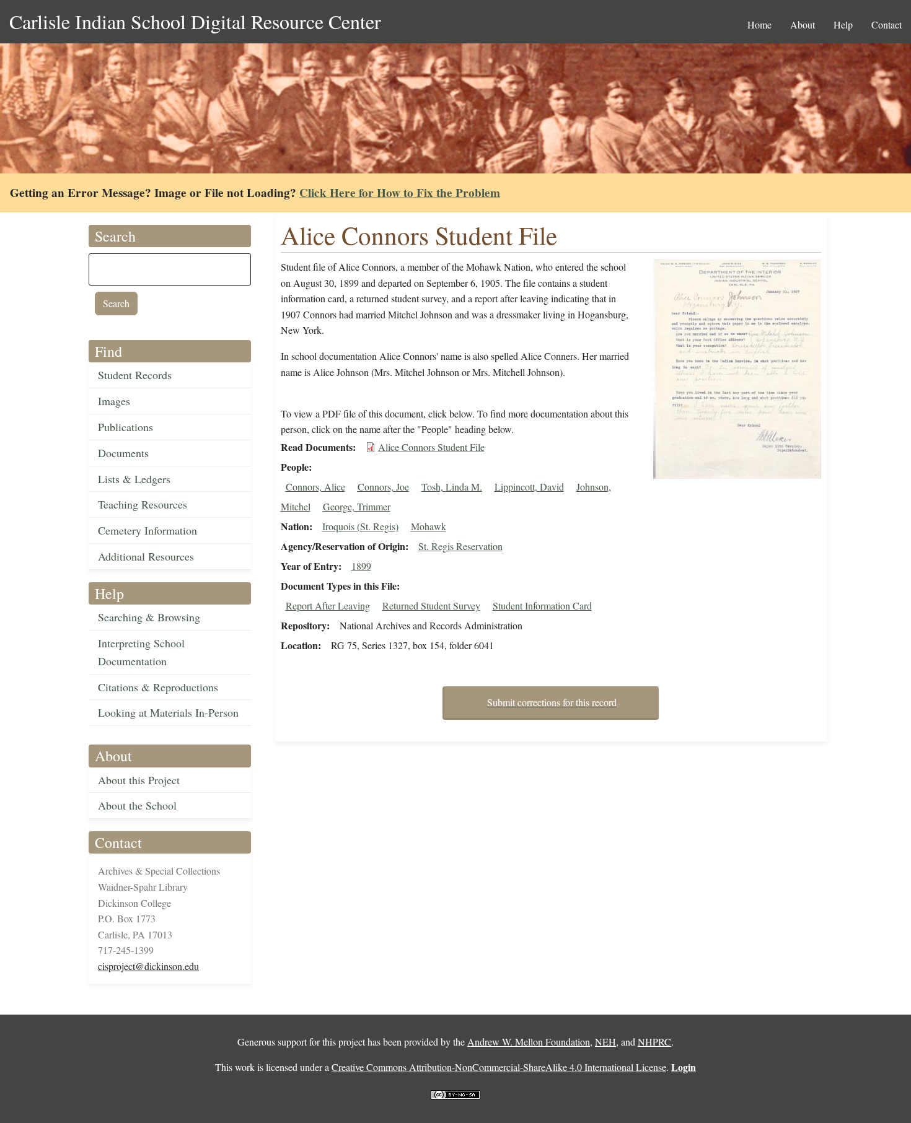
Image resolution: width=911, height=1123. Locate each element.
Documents (123, 452)
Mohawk (428, 526)
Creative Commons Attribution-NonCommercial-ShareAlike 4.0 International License (499, 1066)
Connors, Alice (315, 486)
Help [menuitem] (843, 24)
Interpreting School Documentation (141, 652)
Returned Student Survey (431, 605)
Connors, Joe (383, 486)
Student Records (135, 374)
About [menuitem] (802, 24)
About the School (137, 805)
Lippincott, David (529, 486)
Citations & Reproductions (158, 686)
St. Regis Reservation (460, 546)
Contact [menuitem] (886, 24)
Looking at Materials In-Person (168, 712)
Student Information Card (542, 605)
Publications (125, 426)
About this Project (139, 779)
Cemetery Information (147, 530)
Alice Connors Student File (431, 446)
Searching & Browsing (149, 617)
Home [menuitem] (759, 24)
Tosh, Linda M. (451, 486)
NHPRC (654, 1041)
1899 (361, 565)
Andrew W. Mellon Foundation (528, 1041)
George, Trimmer (356, 506)
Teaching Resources (142, 504)
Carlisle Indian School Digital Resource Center (195, 21)
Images (114, 400)
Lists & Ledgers (134, 478)
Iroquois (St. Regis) (360, 526)
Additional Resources (146, 556)
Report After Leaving (328, 605)
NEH (605, 1041)
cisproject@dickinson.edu (148, 965)
